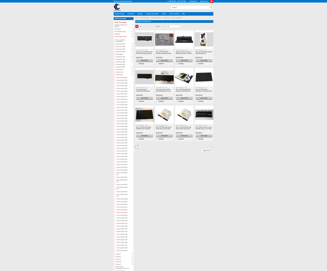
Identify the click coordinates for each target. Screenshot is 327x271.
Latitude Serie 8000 (120, 67)
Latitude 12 (118, 256)
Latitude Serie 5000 (120, 46)
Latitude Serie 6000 (120, 64)
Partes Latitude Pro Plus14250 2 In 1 (120, 40)
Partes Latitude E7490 (121, 250)
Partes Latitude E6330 (121, 167)
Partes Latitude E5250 (121, 99)
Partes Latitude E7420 (121, 237)
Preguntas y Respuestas (152, 14)
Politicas (164, 14)
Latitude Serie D (119, 72)
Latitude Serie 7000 (120, 49)
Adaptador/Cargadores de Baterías (121, 25)
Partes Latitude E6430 (121, 191)
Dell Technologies (140, 50)
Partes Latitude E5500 (121, 132)
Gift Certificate (193, 1)
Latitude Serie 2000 (120, 59)
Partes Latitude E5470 (121, 124)
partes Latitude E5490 (121, 129)
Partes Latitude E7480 (121, 248)
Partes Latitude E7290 (121, 229)
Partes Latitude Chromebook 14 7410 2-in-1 (122, 267)
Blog (183, 14)
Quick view (144, 47)
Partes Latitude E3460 (121, 77)
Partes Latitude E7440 (121, 239)
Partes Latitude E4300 (121, 91)
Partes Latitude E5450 (121, 121)
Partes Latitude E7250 (121, 220)
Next (210, 146)
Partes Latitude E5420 (121, 113)
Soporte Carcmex (119, 14)
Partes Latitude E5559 (121, 148)
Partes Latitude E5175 (121, 96)
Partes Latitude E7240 (121, 218)
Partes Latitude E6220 (121, 159)
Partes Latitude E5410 (121, 110)
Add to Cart (144, 60)
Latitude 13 (118, 259)
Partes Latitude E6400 (121, 170)
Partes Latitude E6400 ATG (121, 173)
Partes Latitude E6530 (121, 212)
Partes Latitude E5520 (121, 137)
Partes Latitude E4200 (121, 88)
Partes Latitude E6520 (121, 210)
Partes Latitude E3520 (121, 80)
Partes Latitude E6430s (122, 199)
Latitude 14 (118, 261)
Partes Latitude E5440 (121, 118)
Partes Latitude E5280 (121, 104)
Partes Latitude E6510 (121, 207)
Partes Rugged (119, 54)
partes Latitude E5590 (121, 156)
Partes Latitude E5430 (121, 115)
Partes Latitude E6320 (121, 164)
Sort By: (158, 26)
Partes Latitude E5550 (121, 145)
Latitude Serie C (119, 69)
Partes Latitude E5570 (121, 151)
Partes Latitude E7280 (121, 226)
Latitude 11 (118, 254)
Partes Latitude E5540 (121, 143)
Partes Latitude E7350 (121, 231)
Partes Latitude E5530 (121, 140)
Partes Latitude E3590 (121, 85)
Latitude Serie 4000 (120, 62)
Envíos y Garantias (174, 14)
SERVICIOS (117, 34)
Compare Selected (207, 150)
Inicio (136, 17)
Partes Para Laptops (121, 22)
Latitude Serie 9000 (120, 51)
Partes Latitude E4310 (121, 94)
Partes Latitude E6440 (121, 201)
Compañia (140, 14)
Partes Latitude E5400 (121, 107)
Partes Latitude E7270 (121, 223)
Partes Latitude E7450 (121, 242)
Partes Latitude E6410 (121, 177)
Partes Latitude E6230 (121, 162)
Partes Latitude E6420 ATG (121, 188)
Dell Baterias (118, 29)
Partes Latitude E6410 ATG (121, 181)
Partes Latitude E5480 (121, 126)
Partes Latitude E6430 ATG (121, 195)
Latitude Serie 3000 (120, 44)
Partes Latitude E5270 (121, 102)
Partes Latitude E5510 (121, 134)
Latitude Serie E (119, 74)
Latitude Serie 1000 (120, 57)
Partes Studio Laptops (120, 31)
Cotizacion (144, 135)
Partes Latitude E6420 (121, 184)
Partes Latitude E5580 (121, 153)
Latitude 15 (118, 264)
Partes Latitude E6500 (121, 204)
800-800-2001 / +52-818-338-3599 (177, 1)
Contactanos (130, 14)
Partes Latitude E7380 (121, 234)
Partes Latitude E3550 (121, 83)
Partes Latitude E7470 (121, 245)
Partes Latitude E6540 (121, 215)
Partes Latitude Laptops (121, 36)
